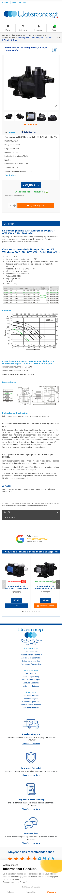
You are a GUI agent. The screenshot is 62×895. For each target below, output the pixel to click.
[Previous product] (58, 37)
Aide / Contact (19, 2)
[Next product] (59, 37)
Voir (16, 605)
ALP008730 (16, 592)
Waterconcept (32, 536)
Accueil (6, 2)
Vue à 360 (32, 124)
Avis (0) (7, 512)
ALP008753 (45, 592)
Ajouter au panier (37, 205)
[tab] (31, 224)
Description (9, 223)
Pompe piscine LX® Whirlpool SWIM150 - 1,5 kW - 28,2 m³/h (45, 588)
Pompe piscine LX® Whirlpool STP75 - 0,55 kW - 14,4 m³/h (16, 588)
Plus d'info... (10, 175)
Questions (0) (10, 517)
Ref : (6, 132)
